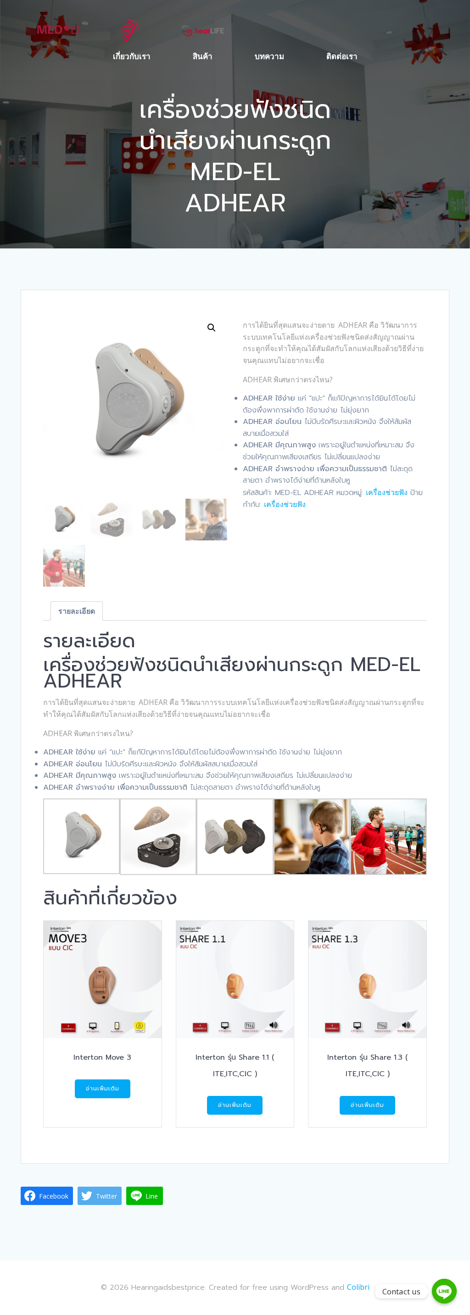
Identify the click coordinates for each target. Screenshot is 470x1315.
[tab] (76, 611)
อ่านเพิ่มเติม (102, 1088)
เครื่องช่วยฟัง (387, 492)
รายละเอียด (76, 611)
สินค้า (203, 56)
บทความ (269, 56)
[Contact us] (444, 1291)
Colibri (358, 1287)
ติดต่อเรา (342, 56)
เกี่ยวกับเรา (132, 56)
